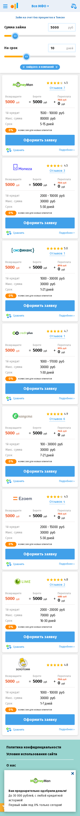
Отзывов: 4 (57, 502)
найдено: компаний (40, 67)
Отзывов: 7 (57, 88)
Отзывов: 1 (57, 253)
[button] (5, 6)
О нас (11, 765)
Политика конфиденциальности (33, 747)
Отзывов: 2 (57, 585)
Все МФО (39, 6)
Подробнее (66, 149)
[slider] (15, 36)
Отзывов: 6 (57, 419)
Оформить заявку (40, 140)
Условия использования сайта (31, 754)
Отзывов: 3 (57, 171)
